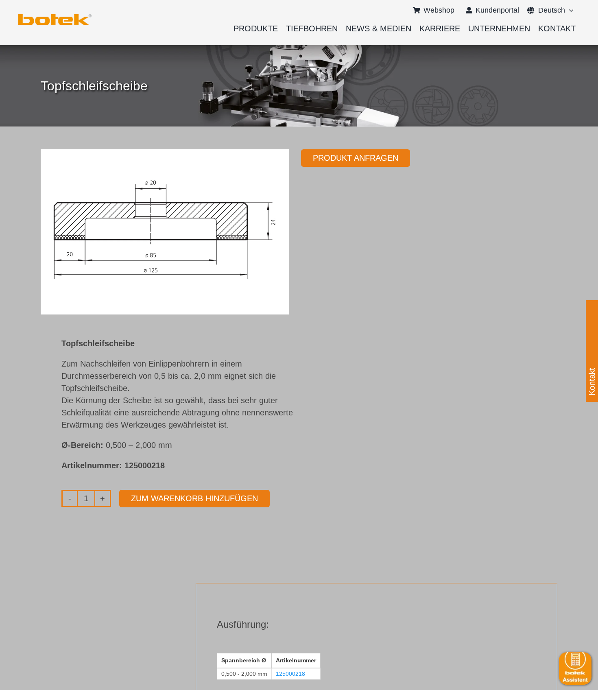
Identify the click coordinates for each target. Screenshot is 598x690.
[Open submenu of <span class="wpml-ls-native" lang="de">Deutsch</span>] (569, 10)
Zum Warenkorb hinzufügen (194, 498)
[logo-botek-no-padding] (55, 17)
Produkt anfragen (355, 157)
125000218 (290, 673)
